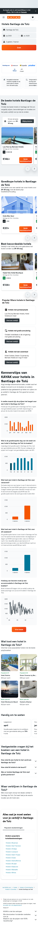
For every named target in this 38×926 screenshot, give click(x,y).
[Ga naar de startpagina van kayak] (13, 17)
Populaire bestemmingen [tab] (13, 828)
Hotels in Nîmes (11, 873)
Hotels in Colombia (10, 889)
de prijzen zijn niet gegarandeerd (12, 905)
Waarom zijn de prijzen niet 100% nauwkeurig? (15, 920)
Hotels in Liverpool (12, 852)
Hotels (15, 887)
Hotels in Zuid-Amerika (26, 887)
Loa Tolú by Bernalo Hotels (13, 147)
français (24, 12)
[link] (12, 320)
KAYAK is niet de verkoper (12, 911)
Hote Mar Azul (8, 216)
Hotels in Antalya (11, 849)
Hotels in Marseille (12, 870)
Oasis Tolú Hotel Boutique (13, 273)
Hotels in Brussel (11, 864)
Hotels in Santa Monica (13, 861)
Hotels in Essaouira (12, 867)
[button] (35, 11)
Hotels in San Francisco (13, 846)
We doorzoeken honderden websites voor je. (17, 915)
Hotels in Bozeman (12, 843)
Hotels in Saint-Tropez (13, 855)
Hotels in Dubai (11, 858)
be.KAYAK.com (7, 887)
